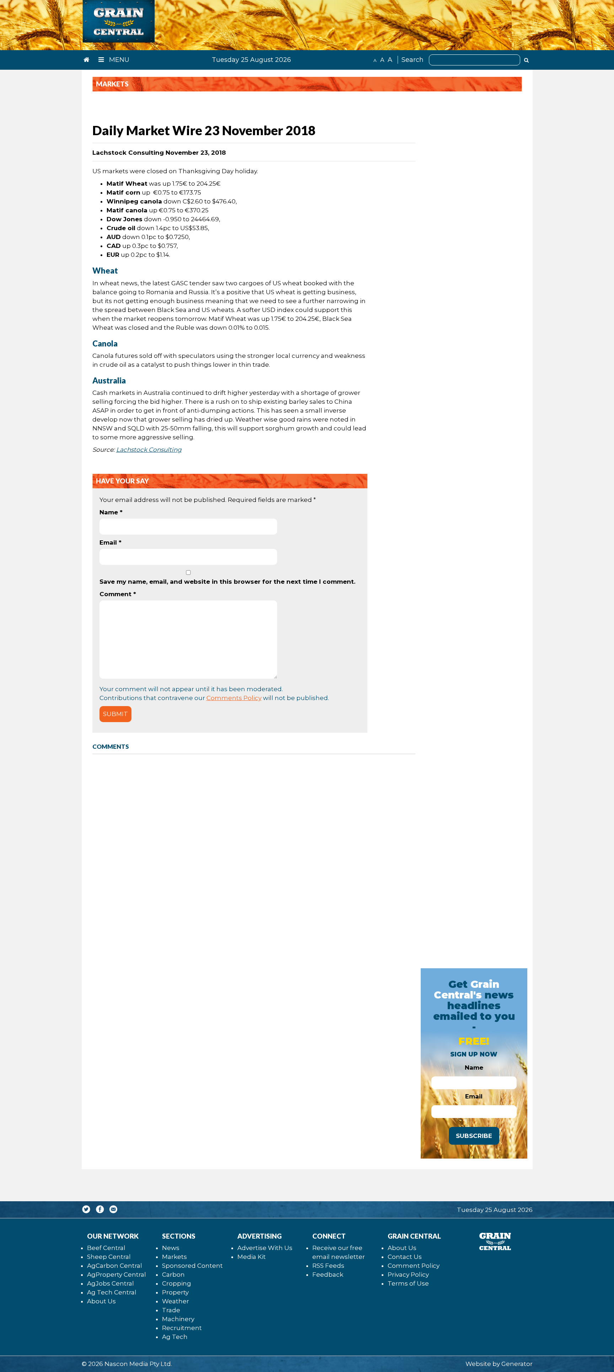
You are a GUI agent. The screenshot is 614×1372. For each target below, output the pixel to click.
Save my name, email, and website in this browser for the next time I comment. (227, 581)
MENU (118, 60)
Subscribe (474, 1135)
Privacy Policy (408, 1274)
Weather (175, 1301)
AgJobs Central (110, 1283)
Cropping (176, 1283)
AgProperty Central (116, 1274)
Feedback (327, 1274)
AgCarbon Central (114, 1265)
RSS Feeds (328, 1265)
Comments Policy (234, 697)
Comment (117, 594)
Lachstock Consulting (149, 449)
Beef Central (106, 1247)
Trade (171, 1310)
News (170, 1247)
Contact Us (405, 1256)
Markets (174, 1256)
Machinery (178, 1319)
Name (111, 512)
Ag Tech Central (111, 1292)
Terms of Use (408, 1283)
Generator (517, 1363)
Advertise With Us (264, 1247)
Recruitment (182, 1327)
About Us (101, 1301)
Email (110, 542)
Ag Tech (175, 1336)
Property (175, 1292)
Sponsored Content (192, 1265)
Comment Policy (414, 1265)
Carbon (173, 1274)
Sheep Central (109, 1256)
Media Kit (251, 1256)
